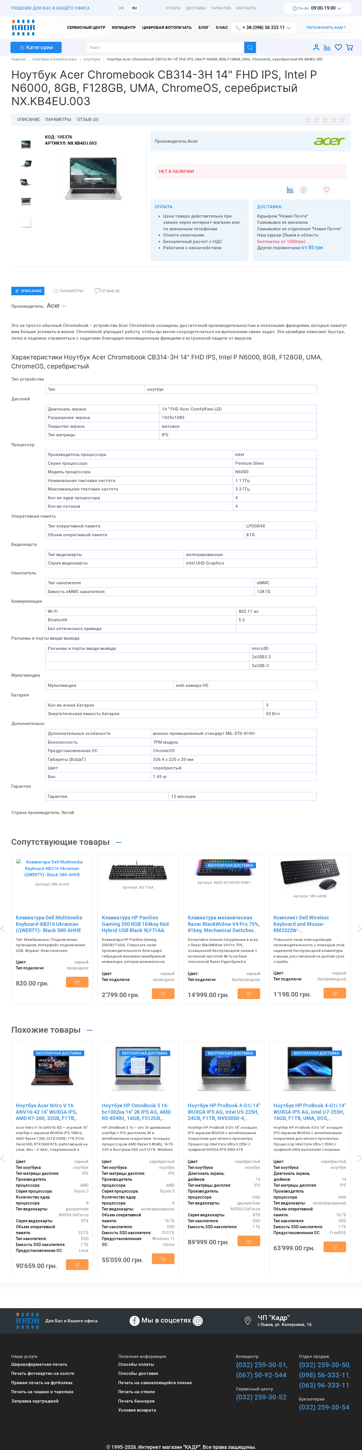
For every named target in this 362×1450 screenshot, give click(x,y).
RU (134, 8)
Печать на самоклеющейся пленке (155, 1382)
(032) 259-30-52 (261, 1397)
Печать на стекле (136, 1391)
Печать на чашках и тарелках (42, 1391)
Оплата (173, 8)
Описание (28, 119)
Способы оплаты (136, 1364)
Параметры (58, 119)
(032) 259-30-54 (324, 1407)
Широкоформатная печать (39, 1364)
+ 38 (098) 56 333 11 (263, 27)
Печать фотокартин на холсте (42, 1373)
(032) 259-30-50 (324, 1365)
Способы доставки (138, 1373)
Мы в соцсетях (166, 1321)
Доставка (196, 8)
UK (121, 8)
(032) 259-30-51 (261, 1365)
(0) (110, 291)
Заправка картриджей (35, 1401)
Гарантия (221, 8)
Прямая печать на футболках (42, 1382)
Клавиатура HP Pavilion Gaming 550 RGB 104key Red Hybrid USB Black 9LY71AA (135, 924)
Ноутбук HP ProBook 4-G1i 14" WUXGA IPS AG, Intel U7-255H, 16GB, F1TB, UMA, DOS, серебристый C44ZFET (309, 1115)
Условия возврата (137, 1410)
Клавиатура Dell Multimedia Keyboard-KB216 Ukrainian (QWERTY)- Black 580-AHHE (49, 924)
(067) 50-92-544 (261, 1375)
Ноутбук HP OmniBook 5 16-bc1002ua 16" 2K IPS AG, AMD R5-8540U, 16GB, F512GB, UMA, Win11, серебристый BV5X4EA (136, 1118)
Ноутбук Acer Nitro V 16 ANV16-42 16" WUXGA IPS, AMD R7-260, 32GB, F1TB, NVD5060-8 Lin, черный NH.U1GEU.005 (46, 1118)
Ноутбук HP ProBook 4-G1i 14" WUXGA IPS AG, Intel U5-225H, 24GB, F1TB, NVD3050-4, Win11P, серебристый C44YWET (224, 1118)
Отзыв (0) (88, 119)
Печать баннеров (136, 1401)
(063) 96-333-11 (324, 1385)
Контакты (246, 8)
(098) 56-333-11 (324, 1375)
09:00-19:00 (317, 8)
